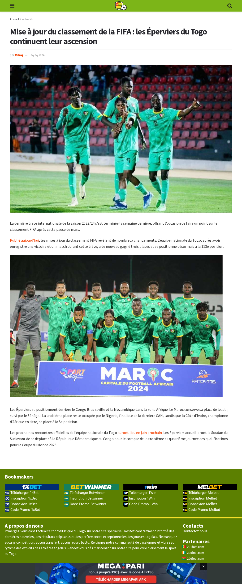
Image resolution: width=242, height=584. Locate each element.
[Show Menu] (12, 6)
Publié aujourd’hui (24, 240)
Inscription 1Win (141, 498)
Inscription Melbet (202, 498)
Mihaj (19, 55)
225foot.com (195, 553)
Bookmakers (19, 476)
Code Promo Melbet (203, 510)
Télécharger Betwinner (87, 493)
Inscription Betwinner (86, 498)
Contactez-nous (195, 531)
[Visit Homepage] (120, 6)
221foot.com (195, 547)
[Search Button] (229, 6)
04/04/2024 (37, 55)
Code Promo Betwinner (87, 504)
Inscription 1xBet (23, 498)
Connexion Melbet (202, 504)
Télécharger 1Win (142, 493)
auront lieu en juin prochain (140, 432)
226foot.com (195, 558)
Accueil (14, 19)
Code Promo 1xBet (24, 510)
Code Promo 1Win (143, 504)
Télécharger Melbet (203, 493)
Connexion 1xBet (23, 504)
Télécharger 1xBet (24, 493)
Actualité (27, 19)
